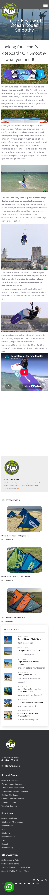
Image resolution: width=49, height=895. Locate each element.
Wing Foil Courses (9, 806)
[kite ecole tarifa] (25, 883)
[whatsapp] (46, 880)
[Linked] (42, 880)
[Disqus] (24, 423)
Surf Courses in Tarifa (10, 860)
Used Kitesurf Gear (9, 818)
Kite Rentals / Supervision (12, 822)
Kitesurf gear (22, 686)
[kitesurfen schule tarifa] (29, 883)
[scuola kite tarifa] (20, 883)
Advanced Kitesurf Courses (12, 788)
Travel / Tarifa (22, 636)
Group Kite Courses (9, 780)
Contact (4, 844)
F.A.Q (3, 840)
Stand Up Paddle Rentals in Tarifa (15, 871)
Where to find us (8, 837)
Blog (3, 829)
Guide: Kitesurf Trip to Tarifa (29, 639)
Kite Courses (22, 659)
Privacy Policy (7, 848)
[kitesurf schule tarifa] (33, 883)
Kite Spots (5, 833)
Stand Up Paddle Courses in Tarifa (15, 867)
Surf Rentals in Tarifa (10, 864)
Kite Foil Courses (8, 802)
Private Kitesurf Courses (11, 784)
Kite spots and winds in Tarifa (29, 651)
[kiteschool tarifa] (9, 11)
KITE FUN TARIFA (12, 479)
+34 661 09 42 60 (11, 757)
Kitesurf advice (22, 672)
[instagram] (34, 880)
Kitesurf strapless (24, 711)
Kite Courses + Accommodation (14, 791)
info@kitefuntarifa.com (10, 766)
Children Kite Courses (10, 795)
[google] (37, 880)
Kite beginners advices (26, 675)
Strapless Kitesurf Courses (12, 799)
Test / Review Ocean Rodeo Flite (13, 617)
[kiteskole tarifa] (37, 883)
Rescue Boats (7, 826)
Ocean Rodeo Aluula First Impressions (15, 536)
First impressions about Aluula (30, 702)
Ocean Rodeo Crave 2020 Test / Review (15, 577)
